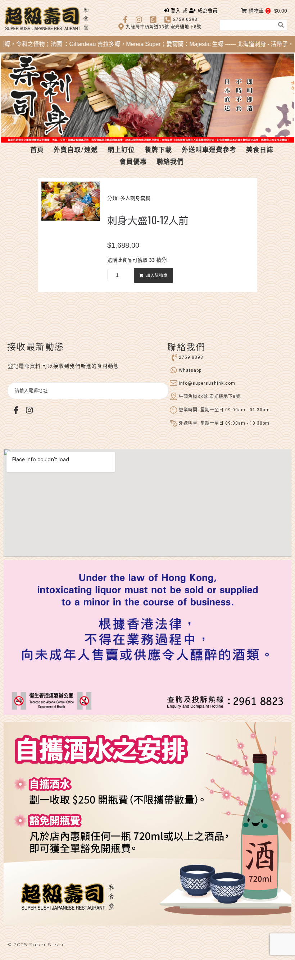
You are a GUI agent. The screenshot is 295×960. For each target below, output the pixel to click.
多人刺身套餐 (135, 198)
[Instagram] (29, 410)
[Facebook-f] (16, 410)
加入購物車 (157, 275)
